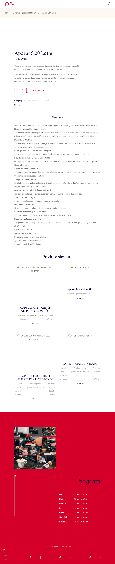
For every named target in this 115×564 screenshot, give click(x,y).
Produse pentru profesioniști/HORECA (35, 385)
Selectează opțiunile (80, 300)
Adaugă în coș (37, 91)
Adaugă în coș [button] (35, 326)
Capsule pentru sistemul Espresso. (24, 317)
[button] (28, 436)
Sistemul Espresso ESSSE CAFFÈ (36, 100)
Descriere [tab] (57, 117)
